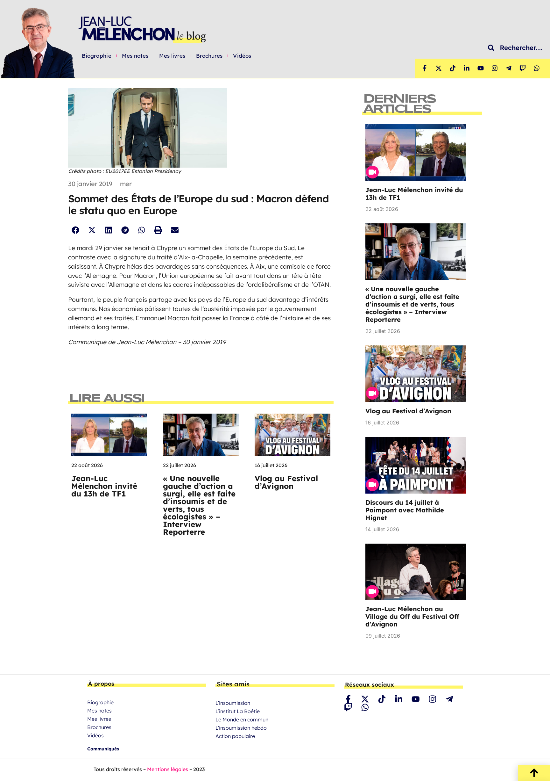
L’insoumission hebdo (241, 728)
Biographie (96, 56)
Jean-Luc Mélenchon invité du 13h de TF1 (104, 486)
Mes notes (135, 56)
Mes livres (172, 56)
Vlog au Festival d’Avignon (286, 482)
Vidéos (242, 56)
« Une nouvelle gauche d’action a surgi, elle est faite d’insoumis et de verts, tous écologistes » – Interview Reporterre (199, 505)
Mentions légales (167, 769)
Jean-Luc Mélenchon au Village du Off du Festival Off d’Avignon (412, 616)
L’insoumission (232, 703)
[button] (75, 230)
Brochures (209, 56)
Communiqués (103, 749)
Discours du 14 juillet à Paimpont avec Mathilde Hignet (404, 510)
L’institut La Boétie (237, 711)
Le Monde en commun (241, 719)
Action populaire (235, 736)
